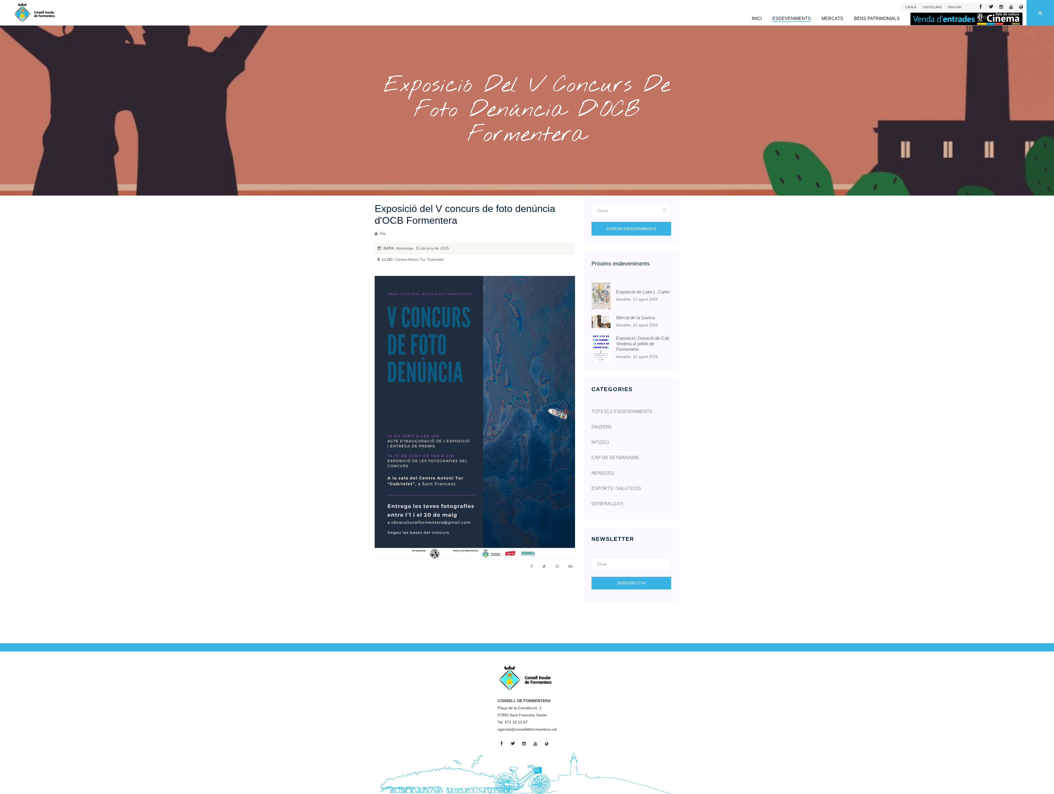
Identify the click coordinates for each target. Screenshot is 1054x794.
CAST (932, 7)
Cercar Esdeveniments (631, 229)
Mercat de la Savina (635, 317)
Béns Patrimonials (877, 18)
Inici (757, 18)
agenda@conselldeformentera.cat (527, 729)
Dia (382, 233)
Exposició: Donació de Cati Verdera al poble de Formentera (642, 344)
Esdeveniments (791, 18)
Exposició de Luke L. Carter (643, 292)
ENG (954, 7)
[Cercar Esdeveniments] (665, 210)
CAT (910, 7)
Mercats (832, 18)
